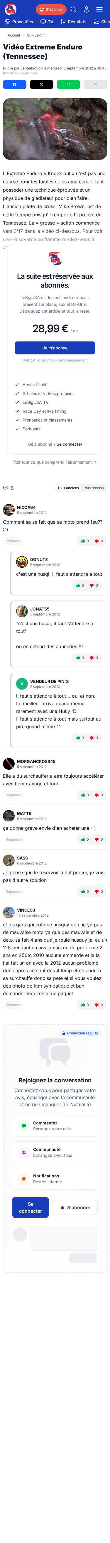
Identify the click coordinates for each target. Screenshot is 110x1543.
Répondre (14, 541)
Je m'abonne (55, 347)
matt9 (24, 813)
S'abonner (78, 1207)
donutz (39, 559)
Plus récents (94, 488)
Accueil (14, 35)
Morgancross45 (36, 761)
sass (22, 857)
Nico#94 (26, 507)
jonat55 (40, 608)
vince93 (26, 909)
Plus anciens (68, 488)
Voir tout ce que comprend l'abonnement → (55, 461)
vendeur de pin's (49, 681)
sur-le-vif (36, 35)
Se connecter (69, 444)
